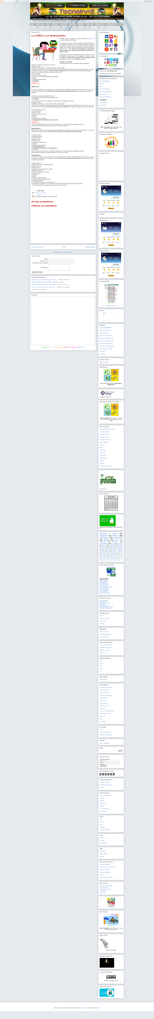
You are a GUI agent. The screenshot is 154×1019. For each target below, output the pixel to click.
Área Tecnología (104, 600)
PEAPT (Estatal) (104, 580)
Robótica (102, 460)
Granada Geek (103, 803)
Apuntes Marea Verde (105, 713)
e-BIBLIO (102, 806)
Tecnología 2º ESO (104, 431)
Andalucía (107, 550)
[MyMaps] (111, 49)
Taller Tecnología (104, 442)
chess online (105, 362)
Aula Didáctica (103, 102)
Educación (37, 192)
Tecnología (43, 192)
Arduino (121, 557)
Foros (101, 729)
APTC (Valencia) (104, 591)
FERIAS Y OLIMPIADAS (44, 27)
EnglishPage (102, 851)
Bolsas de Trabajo (104, 869)
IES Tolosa (120, 543)
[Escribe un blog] (39, 190)
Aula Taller (102, 604)
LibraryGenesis (103, 843)
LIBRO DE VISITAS (55, 27)
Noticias (102, 83)
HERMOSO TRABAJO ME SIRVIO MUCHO (41, 282)
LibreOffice (112, 545)
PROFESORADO (89, 24)
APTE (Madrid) (103, 582)
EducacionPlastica (104, 605)
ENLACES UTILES (40, 24)
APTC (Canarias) (104, 589)
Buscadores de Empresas (106, 877)
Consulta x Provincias (111, 305)
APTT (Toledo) (103, 585)
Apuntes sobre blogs (105, 782)
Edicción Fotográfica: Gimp (106, 338)
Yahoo (101, 824)
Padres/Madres (103, 560)
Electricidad (102, 452)
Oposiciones (110, 549)
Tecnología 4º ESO (104, 437)
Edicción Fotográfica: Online (107, 340)
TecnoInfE (120, 554)
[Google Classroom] (107, 40)
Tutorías (104, 546)
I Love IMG (102, 354)
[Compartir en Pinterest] (43, 190)
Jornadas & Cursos (109, 534)
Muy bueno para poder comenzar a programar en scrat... (44, 279)
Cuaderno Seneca (104, 705)
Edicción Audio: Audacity (106, 348)
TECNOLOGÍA (72, 24)
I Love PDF (102, 351)
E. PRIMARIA (55, 24)
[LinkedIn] (117, 60)
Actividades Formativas (105, 647)
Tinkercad (102, 445)
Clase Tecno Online (104, 603)
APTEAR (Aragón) (104, 584)
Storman (84, 1007)
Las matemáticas (104, 636)
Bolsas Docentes (104, 94)
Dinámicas (103, 556)
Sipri (101, 86)
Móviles (107, 540)
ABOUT (48, 24)
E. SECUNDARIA (63, 24)
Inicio (64, 247)
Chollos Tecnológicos (117, 547)
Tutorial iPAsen (103, 679)
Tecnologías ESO (113, 557)
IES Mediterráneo (113, 553)
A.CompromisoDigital (105, 795)
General (118, 546)
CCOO (101, 668)
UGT (101, 671)
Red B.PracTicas (104, 811)
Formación (103, 542)
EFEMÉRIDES (81, 27)
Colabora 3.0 (103, 700)
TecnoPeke (111, 907)
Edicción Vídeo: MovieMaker (107, 346)
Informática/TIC (112, 556)
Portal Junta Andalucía (105, 96)
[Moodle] (115, 36)
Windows (108, 551)
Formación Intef (104, 698)
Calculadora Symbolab (105, 634)
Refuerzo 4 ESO (104, 631)
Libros (103, 549)
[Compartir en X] (40, 190)
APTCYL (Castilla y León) (106, 586)
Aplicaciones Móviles (118, 551)
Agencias (102, 874)
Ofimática (102, 463)
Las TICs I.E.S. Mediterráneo (107, 711)
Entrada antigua (89, 247)
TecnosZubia (103, 105)
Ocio (120, 556)
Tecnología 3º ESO (104, 434)
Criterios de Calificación (106, 466)
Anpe (101, 660)
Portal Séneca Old (104, 692)
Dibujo (101, 447)
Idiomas (104, 545)
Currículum (104, 553)
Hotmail (101, 821)
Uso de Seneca (103, 703)
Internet (114, 554)
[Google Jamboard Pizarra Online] (116, 40)
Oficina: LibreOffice (104, 333)
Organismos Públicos (105, 872)
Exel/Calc (111, 546)
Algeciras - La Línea (105, 650)
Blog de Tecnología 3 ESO (106, 607)
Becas (112, 543)
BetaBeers (102, 800)
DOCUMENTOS (93, 27)
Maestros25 (102, 716)
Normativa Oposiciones (105, 91)
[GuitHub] (115, 49)
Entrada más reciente (37, 247)
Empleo (117, 540)
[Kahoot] (111, 44)
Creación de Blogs (116, 550)
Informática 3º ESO (104, 618)
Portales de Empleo (105, 864)
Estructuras (102, 450)
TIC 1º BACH (103, 620)
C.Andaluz (102, 827)
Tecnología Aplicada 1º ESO (107, 429)
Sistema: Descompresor (106, 335)
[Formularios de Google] (111, 40)
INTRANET (101, 27)
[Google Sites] (107, 44)
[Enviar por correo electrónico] (37, 190)
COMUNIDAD (81, 24)
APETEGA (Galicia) (104, 588)
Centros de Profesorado (106, 644)
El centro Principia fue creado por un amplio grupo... (43, 287)
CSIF (101, 663)
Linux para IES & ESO (105, 327)
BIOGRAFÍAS (73, 27)
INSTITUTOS (34, 27)
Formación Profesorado (106, 695)
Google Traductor (104, 853)
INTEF (101, 719)
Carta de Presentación (105, 889)
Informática (104, 538)
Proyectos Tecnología (105, 439)
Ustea (101, 666)
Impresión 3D (103, 455)
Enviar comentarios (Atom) (66, 252)
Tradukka (102, 856)
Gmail (101, 819)
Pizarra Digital (103, 721)
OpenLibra (102, 837)
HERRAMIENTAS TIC (100, 24)
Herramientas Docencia (106, 330)
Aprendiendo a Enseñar (106, 784)
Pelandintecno (103, 601)
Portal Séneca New (104, 690)
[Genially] (115, 44)
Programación (103, 458)
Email (101, 761)
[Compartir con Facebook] (42, 190)
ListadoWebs (103, 890)
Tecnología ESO (115, 560)
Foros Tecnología (104, 81)
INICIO (32, 24)
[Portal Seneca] (107, 36)
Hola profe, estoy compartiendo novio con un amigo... (43, 284)
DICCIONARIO (65, 27)
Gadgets (120, 545)
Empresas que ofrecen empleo (107, 867)
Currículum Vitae (104, 887)
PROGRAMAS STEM (111, 24)
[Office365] (107, 49)
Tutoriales (115, 542)
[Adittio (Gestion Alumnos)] (111, 36)
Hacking (102, 623)
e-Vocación (102, 708)
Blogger (98, 1007)
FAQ (87, 27)
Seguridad (102, 551)
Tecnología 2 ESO (104, 547)
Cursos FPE (103, 892)
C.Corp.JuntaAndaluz (105, 829)
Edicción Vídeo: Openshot (106, 343)
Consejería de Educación (106, 687)
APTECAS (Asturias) (105, 593)
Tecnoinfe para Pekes (105, 732)
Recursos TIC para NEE (106, 608)
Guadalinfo (102, 798)
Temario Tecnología (105, 89)
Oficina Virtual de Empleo (106, 885)
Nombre (102, 762)
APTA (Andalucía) (104, 581)
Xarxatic (102, 787)
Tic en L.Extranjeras (104, 808)
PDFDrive (102, 840)
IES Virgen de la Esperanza (110, 558)
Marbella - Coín (103, 652)
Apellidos (102, 764)
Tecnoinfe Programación (106, 734)
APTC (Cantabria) (104, 590)
